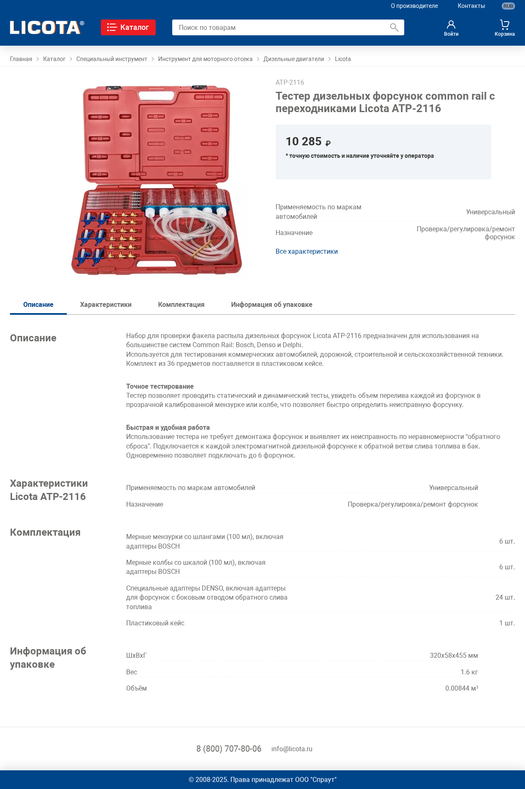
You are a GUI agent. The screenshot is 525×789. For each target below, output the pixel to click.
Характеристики (106, 305)
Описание (38, 305)
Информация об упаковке (272, 305)
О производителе (414, 5)
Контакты (471, 5)
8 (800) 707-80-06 (228, 749)
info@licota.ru (292, 749)
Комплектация (181, 305)
